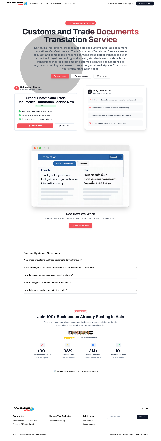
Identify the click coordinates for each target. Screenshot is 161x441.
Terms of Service (142, 435)
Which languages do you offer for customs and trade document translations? (59, 267)
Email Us (103, 76)
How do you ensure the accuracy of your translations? (48, 275)
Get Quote (66, 126)
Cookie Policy (128, 435)
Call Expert (61, 76)
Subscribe (143, 417)
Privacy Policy (115, 435)
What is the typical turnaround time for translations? (47, 282)
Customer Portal (56, 421)
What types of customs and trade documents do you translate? (53, 260)
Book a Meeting (89, 424)
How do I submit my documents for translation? (45, 290)
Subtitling (44, 3)
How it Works (88, 421)
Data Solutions (69, 3)
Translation (34, 3)
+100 (91, 332)
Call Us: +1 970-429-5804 (117, 3)
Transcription (56, 3)
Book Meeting (83, 76)
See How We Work (82, 225)
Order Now (37, 126)
